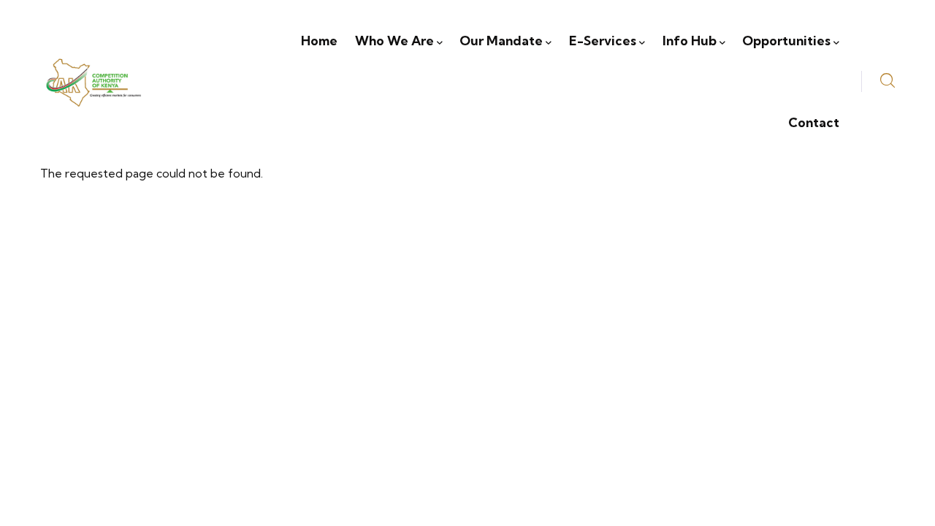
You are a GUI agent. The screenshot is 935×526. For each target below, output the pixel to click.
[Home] (93, 81)
